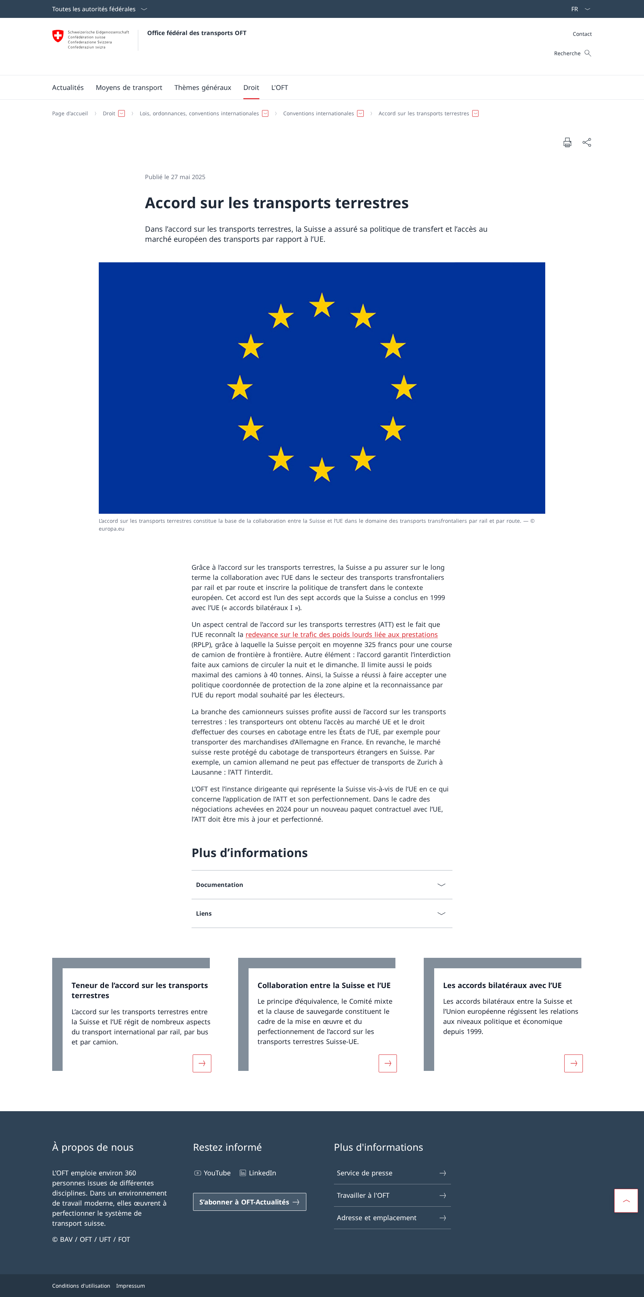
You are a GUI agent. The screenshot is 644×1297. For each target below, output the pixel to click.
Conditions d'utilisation (81, 1285)
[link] (136, 1019)
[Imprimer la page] (567, 142)
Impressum (130, 1285)
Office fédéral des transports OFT (196, 33)
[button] (68, 87)
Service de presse (364, 1172)
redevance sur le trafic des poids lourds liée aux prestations (342, 634)
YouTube (217, 1172)
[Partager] (586, 142)
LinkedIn (262, 1172)
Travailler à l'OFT (363, 1195)
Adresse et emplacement (377, 1217)
